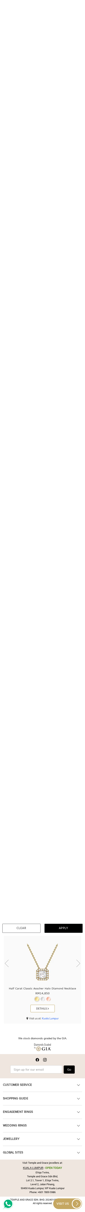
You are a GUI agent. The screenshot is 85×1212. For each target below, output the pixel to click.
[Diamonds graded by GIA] (42, 1048)
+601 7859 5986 (47, 1192)
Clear (21, 928)
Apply (63, 928)
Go (69, 1070)
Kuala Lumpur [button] (50, 1018)
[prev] (8, 963)
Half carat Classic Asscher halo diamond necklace (42, 988)
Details (42, 1008)
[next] (77, 963)
